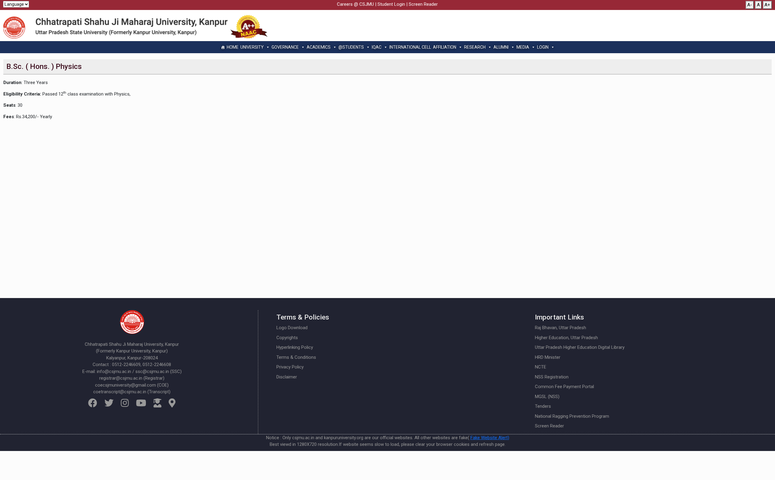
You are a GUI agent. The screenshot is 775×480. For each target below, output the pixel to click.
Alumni (501, 47)
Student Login (391, 4)
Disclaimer (286, 377)
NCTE (540, 367)
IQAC (376, 47)
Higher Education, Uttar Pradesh (566, 337)
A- (749, 5)
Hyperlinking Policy (294, 347)
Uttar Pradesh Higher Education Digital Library (580, 347)
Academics (319, 47)
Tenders (543, 406)
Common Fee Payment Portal (564, 386)
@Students (351, 47)
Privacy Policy (290, 367)
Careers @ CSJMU (355, 4)
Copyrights (287, 337)
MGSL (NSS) (547, 396)
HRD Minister (547, 357)
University (252, 47)
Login (543, 47)
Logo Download (292, 327)
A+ (767, 5)
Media (522, 47)
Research (475, 47)
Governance (285, 47)
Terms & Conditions (296, 357)
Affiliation (444, 47)
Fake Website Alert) (489, 437)
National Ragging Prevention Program (572, 416)
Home (233, 47)
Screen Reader (423, 4)
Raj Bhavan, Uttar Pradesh (560, 327)
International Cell (410, 47)
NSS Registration (552, 377)
